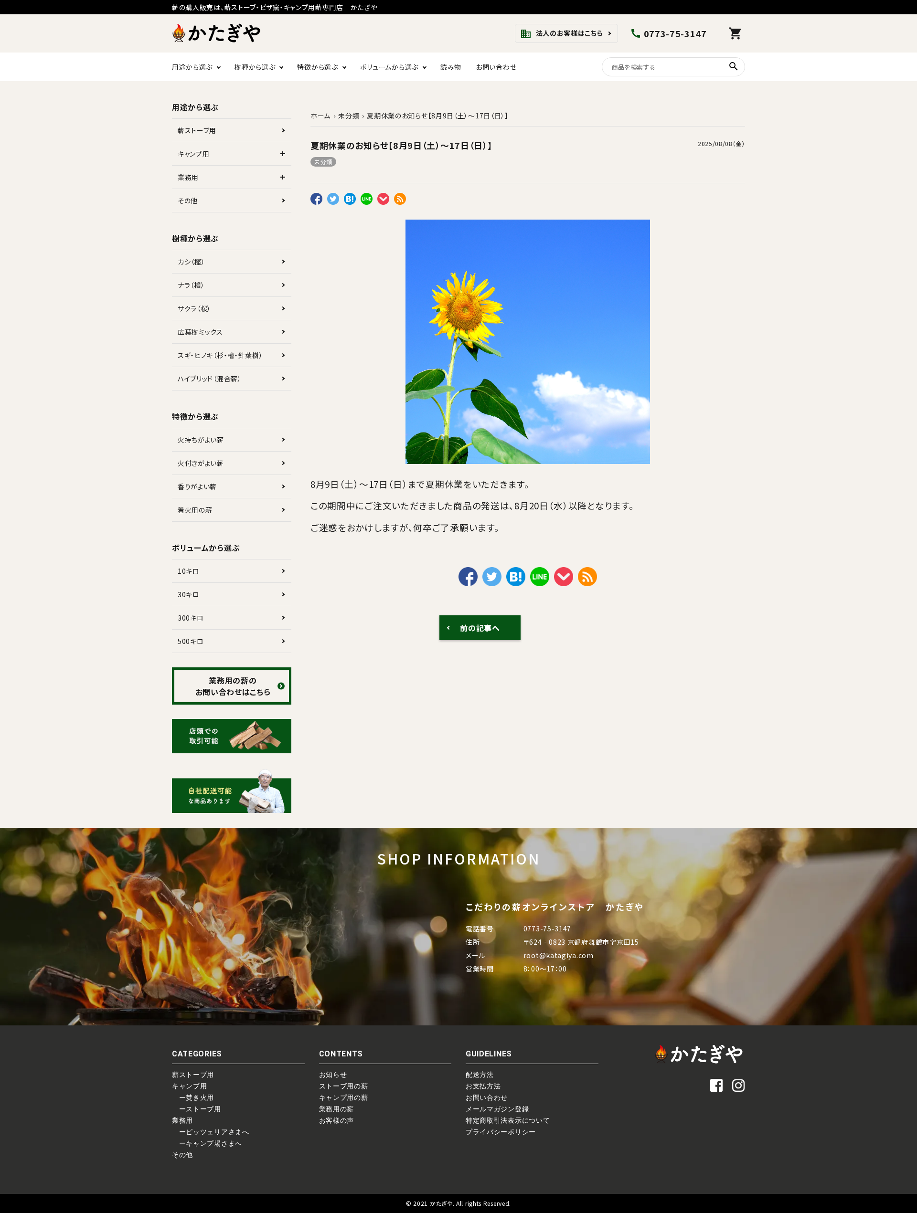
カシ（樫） (191, 261)
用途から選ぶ (192, 67)
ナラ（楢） (191, 285)
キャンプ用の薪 (343, 1097)
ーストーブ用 (196, 1109)
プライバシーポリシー (501, 1132)
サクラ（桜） (194, 308)
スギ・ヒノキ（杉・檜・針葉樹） (220, 355)
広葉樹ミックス (200, 332)
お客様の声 (336, 1120)
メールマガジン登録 (497, 1109)
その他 (188, 200)
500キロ (191, 641)
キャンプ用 (194, 153)
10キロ (189, 571)
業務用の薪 (336, 1109)
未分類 (323, 162)
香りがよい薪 (197, 486)
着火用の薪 (195, 510)
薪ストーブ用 (197, 130)
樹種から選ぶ (255, 67)
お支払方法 (483, 1086)
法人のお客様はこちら (561, 34)
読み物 (450, 67)
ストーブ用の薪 (343, 1086)
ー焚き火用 (193, 1097)
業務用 (188, 177)
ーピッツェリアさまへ (210, 1132)
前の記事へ (480, 627)
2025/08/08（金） (721, 143)
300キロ (191, 617)
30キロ (189, 594)
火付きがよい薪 (201, 463)
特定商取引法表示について (508, 1120)
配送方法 (480, 1074)
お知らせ (333, 1074)
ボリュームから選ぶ (389, 67)
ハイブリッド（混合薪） (210, 378)
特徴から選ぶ (317, 67)
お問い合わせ (496, 67)
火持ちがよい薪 (201, 439)
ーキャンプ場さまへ (207, 1143)
